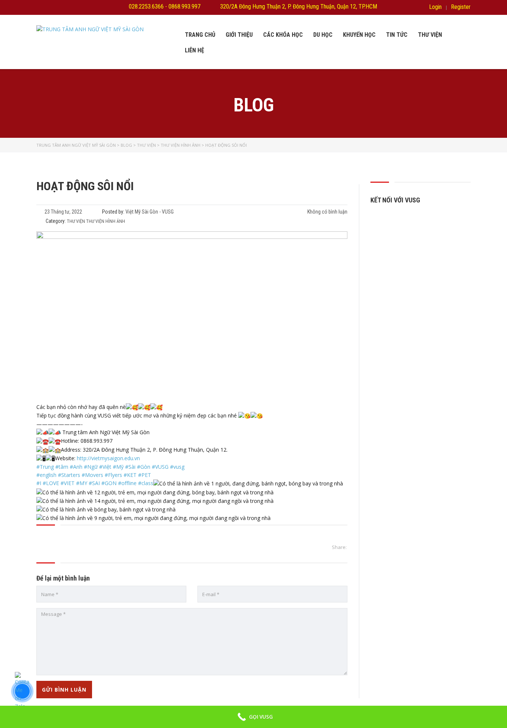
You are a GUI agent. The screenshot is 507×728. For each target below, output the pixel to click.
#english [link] (46, 474)
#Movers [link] (92, 474)
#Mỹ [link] (118, 466)
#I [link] (38, 483)
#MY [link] (81, 483)
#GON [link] (109, 483)
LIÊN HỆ (194, 50)
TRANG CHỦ (200, 34)
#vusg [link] (177, 466)
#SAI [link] (94, 483)
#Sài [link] (130, 466)
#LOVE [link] (51, 483)
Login (435, 7)
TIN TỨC (397, 34)
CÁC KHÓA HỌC (283, 34)
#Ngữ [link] (91, 466)
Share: (339, 547)
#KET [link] (130, 474)
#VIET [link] (67, 483)
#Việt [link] (105, 466)
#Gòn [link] (143, 466)
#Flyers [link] (113, 474)
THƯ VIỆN (430, 34)
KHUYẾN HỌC (359, 34)
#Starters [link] (69, 474)
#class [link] (145, 483)
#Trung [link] (45, 466)
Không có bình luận (326, 212)
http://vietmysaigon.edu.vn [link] (108, 458)
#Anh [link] (76, 466)
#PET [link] (144, 474)
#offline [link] (127, 483)
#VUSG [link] (160, 466)
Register (461, 7)
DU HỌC (323, 34)
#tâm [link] (61, 466)
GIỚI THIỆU (239, 34)
